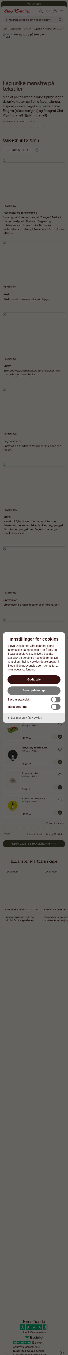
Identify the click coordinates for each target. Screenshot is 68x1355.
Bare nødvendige (34, 690)
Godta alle (34, 679)
